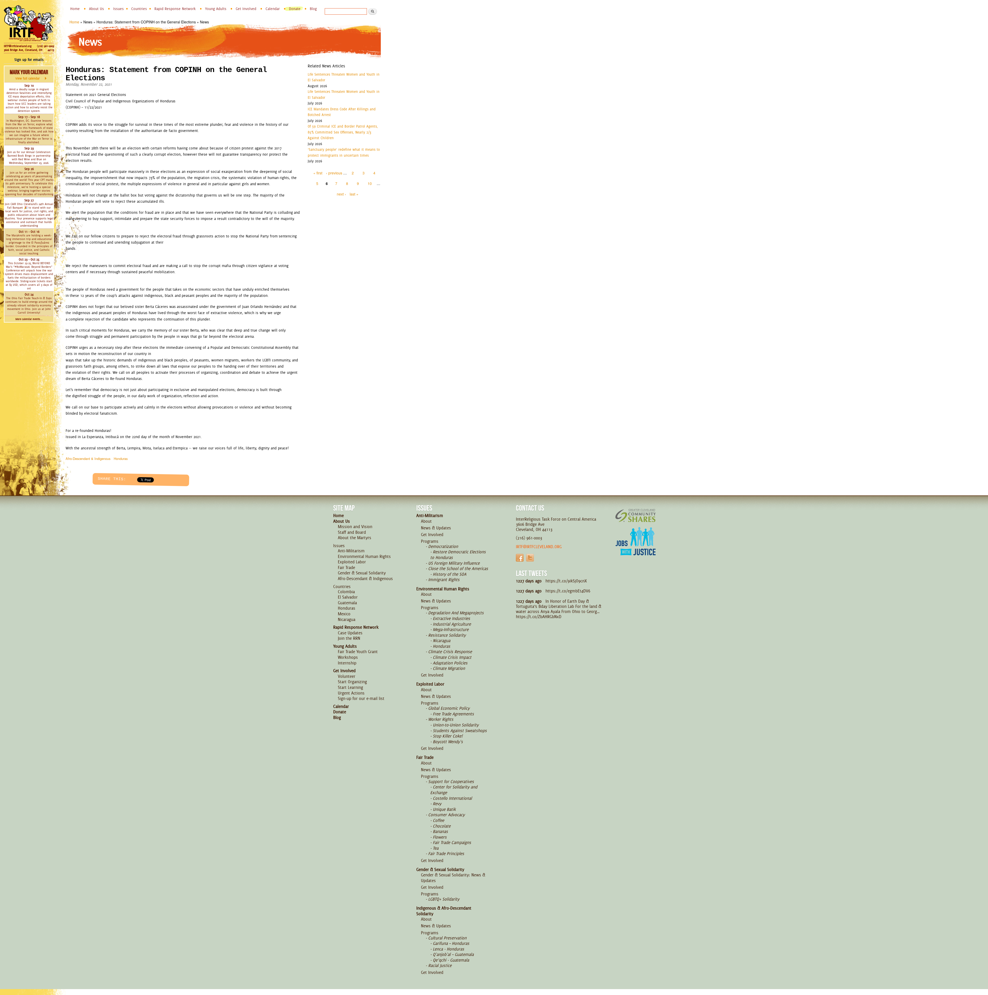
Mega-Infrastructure (451, 629)
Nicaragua (346, 619)
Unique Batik (444, 809)
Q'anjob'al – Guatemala (453, 954)
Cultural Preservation (447, 937)
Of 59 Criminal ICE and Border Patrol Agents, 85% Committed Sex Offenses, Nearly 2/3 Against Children (343, 132)
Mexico (344, 613)
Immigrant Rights (444, 579)
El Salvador (348, 597)
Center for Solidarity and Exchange (453, 789)
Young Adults (215, 8)
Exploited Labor (352, 561)
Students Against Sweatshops (460, 730)
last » (354, 194)
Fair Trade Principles (446, 853)
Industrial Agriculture (452, 624)
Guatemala (347, 602)
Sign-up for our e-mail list (361, 698)
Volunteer (346, 676)
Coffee (438, 820)
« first (317, 172)
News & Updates (436, 527)
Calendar (273, 8)
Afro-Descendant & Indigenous (88, 458)
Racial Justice (440, 965)
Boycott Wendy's (448, 741)
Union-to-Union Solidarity (456, 724)
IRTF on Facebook (520, 558)
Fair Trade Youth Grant (358, 651)
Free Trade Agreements (453, 713)
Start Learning (350, 687)
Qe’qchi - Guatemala (451, 960)
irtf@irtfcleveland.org (539, 546)
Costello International (452, 798)
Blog (313, 8)
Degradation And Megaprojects (456, 612)
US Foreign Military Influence (454, 563)
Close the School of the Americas (458, 568)
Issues (118, 8)
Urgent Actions (351, 693)
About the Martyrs (354, 537)
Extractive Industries (451, 618)
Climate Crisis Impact (452, 657)
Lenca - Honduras (448, 949)
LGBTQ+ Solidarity (443, 899)
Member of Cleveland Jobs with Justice (635, 547)
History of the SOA (449, 574)
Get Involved (246, 8)
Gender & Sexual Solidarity (362, 572)
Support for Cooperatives (451, 781)
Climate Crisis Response (450, 651)
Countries (139, 8)
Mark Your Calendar (29, 74)
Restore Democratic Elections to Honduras (458, 554)
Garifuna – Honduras (451, 943)
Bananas (440, 831)
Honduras (121, 458)
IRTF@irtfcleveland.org (17, 46)
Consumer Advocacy (446, 814)
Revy (437, 803)
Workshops (348, 657)
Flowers (440, 837)
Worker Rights (440, 719)
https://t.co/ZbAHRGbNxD (538, 616)
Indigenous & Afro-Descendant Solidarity (443, 910)
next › (341, 194)
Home (75, 8)
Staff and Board (352, 532)
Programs (429, 541)
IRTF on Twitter (530, 558)
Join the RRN (349, 638)
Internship (347, 662)
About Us (96, 8)
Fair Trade (346, 567)
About (426, 521)
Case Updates (350, 632)
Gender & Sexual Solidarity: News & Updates (453, 877)
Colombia (346, 591)
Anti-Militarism (351, 550)
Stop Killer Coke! (448, 736)
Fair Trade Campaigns (452, 842)
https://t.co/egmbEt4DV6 (567, 590)
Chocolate (442, 826)
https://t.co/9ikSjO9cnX (566, 580)
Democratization (443, 546)
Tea (435, 848)
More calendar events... (28, 319)
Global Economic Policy (449, 708)
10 (370, 183)
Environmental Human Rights (364, 556)
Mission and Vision (355, 526)
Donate (295, 8)
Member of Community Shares (635, 515)
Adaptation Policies (450, 662)
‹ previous (334, 172)
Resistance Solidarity (447, 635)
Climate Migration (449, 668)
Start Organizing (352, 681)
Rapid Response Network (175, 8)
